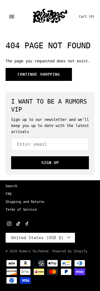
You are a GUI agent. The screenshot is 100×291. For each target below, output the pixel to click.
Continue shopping (39, 74)
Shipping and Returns (25, 202)
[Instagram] (9, 224)
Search (11, 186)
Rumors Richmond (33, 251)
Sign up (50, 162)
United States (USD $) (37, 237)
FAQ (8, 194)
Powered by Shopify (69, 251)
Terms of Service (21, 209)
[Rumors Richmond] (50, 17)
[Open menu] (12, 16)
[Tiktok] (18, 224)
